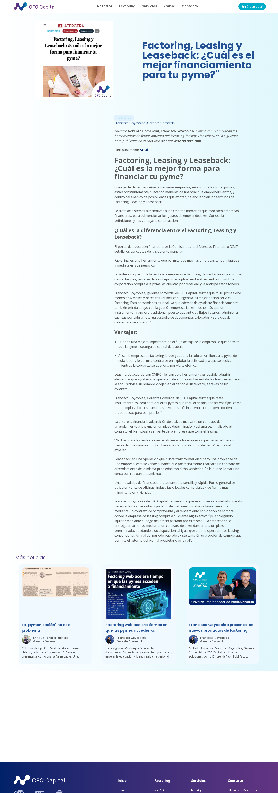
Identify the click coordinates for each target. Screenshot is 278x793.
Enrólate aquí (252, 6)
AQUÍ (144, 149)
